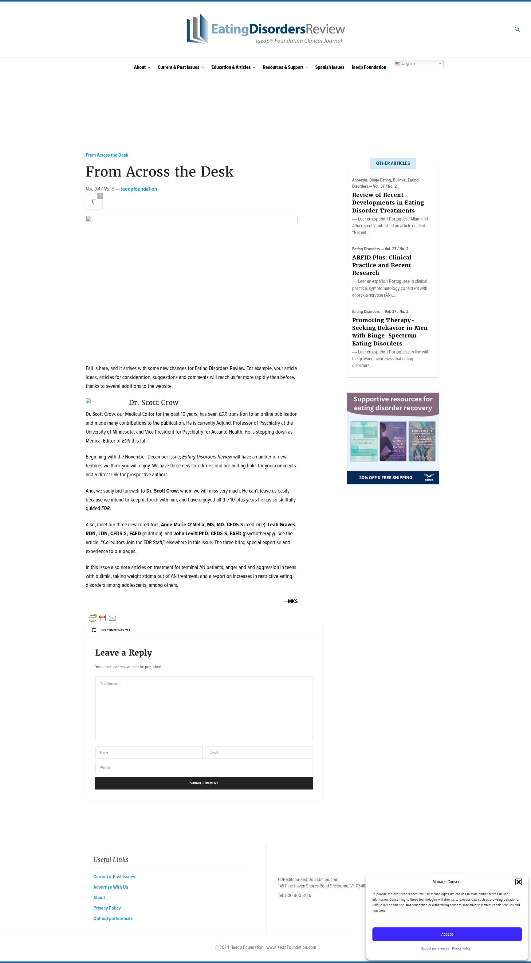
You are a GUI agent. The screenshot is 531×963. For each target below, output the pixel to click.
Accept (447, 934)
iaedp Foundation (369, 67)
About (140, 67)
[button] (519, 882)
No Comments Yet (116, 630)
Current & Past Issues (178, 67)
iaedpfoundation (139, 189)
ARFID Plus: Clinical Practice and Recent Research (381, 265)
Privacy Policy (461, 948)
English (407, 63)
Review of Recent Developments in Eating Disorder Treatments (388, 202)
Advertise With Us (110, 887)
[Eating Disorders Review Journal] (265, 29)
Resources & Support (283, 67)
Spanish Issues (329, 67)
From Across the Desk (107, 155)
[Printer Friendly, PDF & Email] (103, 618)
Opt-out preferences (435, 948)
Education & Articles (231, 67)
